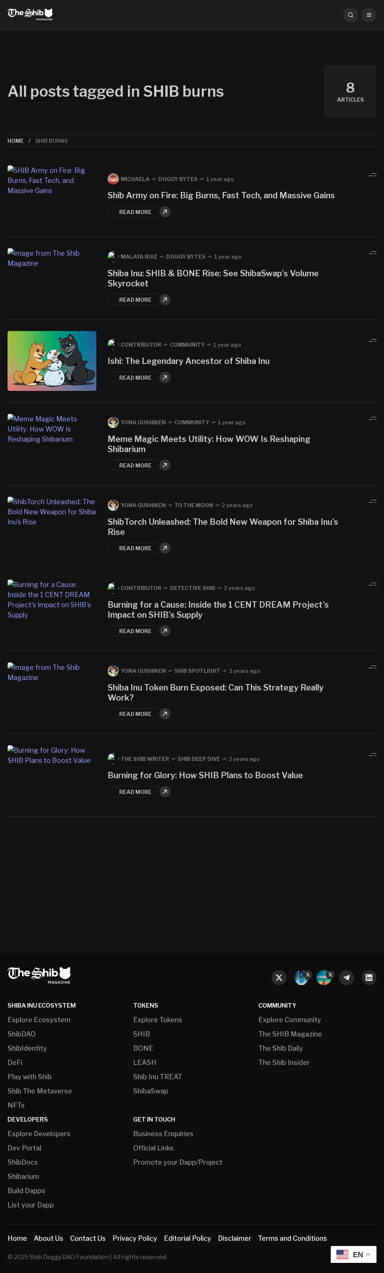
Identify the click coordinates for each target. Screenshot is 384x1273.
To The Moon (193, 505)
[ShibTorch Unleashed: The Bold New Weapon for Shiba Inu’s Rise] (52, 527)
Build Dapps (26, 1191)
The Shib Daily (280, 1048)
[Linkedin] (369, 977)
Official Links (153, 1148)
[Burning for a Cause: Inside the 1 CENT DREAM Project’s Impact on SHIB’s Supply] (52, 609)
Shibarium (23, 1176)
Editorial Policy (187, 1238)
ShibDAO (22, 1034)
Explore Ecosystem (39, 1020)
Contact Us (88, 1238)
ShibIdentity (27, 1048)
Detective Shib (192, 588)
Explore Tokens (157, 1020)
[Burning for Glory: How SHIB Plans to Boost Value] (52, 775)
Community (187, 344)
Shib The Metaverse (40, 1091)
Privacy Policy (134, 1238)
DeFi (15, 1062)
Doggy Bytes (178, 179)
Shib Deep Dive (199, 759)
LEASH (144, 1062)
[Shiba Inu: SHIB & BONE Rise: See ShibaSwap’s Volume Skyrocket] (52, 278)
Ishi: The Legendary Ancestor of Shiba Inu (189, 361)
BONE (143, 1048)
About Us (48, 1238)
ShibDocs (23, 1162)
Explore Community (289, 1020)
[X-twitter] (279, 977)
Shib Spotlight (197, 671)
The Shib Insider (284, 1062)
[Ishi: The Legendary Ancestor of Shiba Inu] (52, 361)
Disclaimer (234, 1238)
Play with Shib (30, 1077)
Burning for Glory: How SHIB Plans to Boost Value (205, 775)
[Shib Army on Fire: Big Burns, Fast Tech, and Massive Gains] (52, 195)
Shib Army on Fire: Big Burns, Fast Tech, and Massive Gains (221, 195)
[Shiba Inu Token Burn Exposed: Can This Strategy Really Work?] (52, 692)
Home (16, 141)
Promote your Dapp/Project (177, 1162)
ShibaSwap (150, 1091)
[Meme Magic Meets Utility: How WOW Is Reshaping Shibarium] (52, 444)
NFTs (16, 1105)
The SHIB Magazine (290, 1034)
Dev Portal (24, 1148)
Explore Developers (39, 1134)
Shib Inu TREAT (157, 1077)
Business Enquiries (163, 1134)
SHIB (141, 1034)
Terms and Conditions (292, 1238)
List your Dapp (31, 1205)
